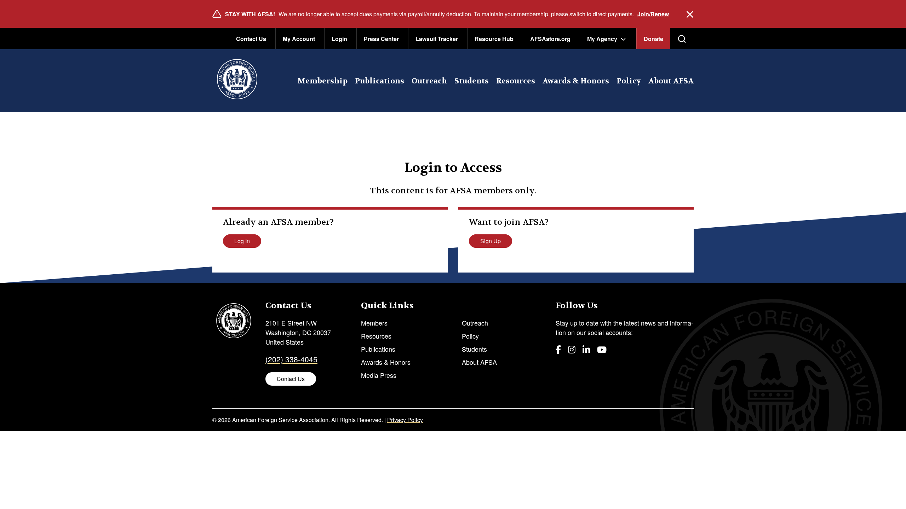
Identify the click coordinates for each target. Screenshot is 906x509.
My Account (299, 39)
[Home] (237, 80)
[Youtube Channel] (602, 349)
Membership (322, 81)
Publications (379, 81)
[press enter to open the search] (682, 38)
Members (374, 322)
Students (471, 81)
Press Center (381, 39)
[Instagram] (571, 349)
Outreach (429, 81)
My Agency (602, 39)
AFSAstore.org (550, 39)
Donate (653, 39)
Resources (515, 81)
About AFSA (671, 81)
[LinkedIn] (586, 349)
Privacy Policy (405, 420)
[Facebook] (558, 349)
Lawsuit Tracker (436, 39)
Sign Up (490, 241)
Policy (629, 81)
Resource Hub (494, 39)
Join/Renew (653, 14)
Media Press (378, 375)
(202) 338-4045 (291, 359)
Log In (242, 241)
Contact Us (251, 39)
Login (339, 39)
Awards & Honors (576, 81)
